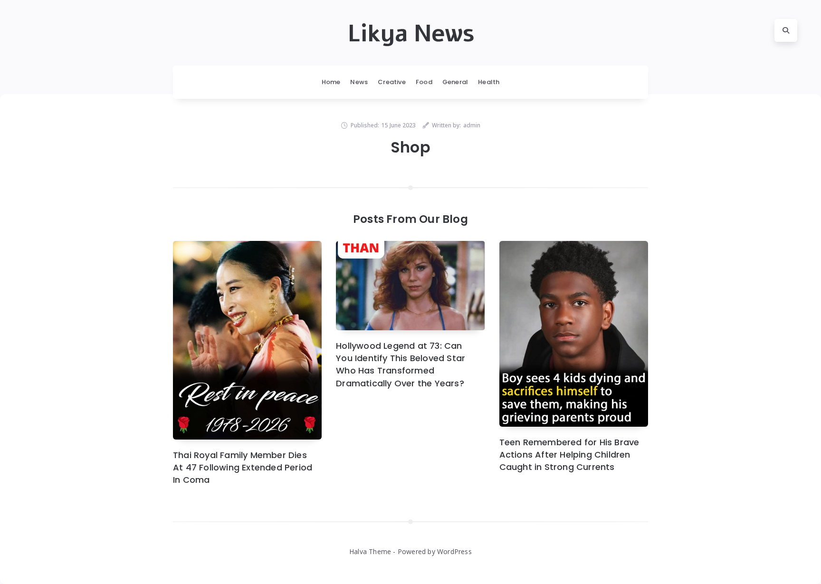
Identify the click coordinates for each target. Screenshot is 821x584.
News (359, 81)
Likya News (410, 34)
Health (488, 81)
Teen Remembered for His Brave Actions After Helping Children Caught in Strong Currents (569, 454)
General (455, 81)
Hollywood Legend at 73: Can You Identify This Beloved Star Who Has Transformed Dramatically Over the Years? (400, 364)
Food (424, 81)
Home (331, 81)
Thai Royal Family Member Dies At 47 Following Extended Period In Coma (242, 467)
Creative (392, 81)
